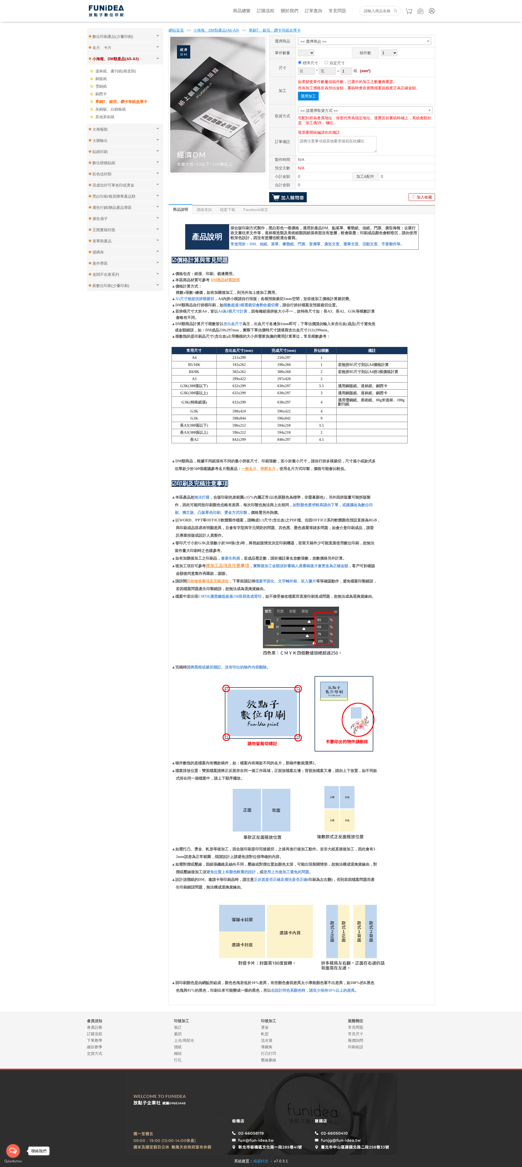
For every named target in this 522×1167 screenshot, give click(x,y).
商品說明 (180, 209)
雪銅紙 (101, 86)
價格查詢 (204, 209)
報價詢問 (355, 1040)
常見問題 (337, 10)
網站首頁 (176, 30)
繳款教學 (94, 1047)
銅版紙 (101, 79)
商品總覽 (241, 10)
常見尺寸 (355, 1034)
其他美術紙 (104, 117)
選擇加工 (308, 96)
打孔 (178, 1060)
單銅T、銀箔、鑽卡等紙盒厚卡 (121, 101)
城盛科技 (260, 1161)
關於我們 (289, 10)
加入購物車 (288, 197)
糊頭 (178, 1053)
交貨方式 (94, 1053)
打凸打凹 (268, 1053)
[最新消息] (420, 11)
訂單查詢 (313, 10)
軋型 (265, 1034)
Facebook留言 (255, 209)
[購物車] (409, 11)
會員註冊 (94, 1027)
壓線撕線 (268, 1060)
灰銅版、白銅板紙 (110, 109)
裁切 (178, 1034)
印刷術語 (355, 1047)
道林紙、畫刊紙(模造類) (115, 71)
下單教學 (94, 1040)
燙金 (265, 1027)
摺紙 (178, 1047)
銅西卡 (101, 94)
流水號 (266, 1040)
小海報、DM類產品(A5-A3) (216, 30)
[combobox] (364, 41)
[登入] (431, 11)
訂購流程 (265, 10)
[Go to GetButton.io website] (13, 1161)
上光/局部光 (184, 1040)
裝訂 (178, 1027)
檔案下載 (227, 209)
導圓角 (266, 1047)
